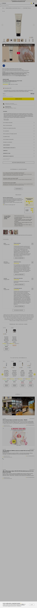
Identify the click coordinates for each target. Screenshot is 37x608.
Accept (31, 604)
